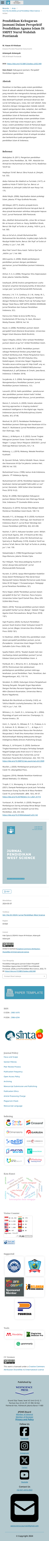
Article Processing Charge (15, 1096)
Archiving (8, 1081)
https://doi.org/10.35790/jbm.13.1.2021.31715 (22, 797)
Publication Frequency (13, 1071)
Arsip (14, 8)
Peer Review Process (12, 1067)
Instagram (24, 1453)
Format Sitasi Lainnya (12, 976)
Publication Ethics (11, 1091)
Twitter (25, 1467)
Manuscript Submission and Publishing (20, 1086)
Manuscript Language (13, 1106)
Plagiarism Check (11, 1101)
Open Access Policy (12, 1076)
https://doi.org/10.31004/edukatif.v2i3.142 (20, 815)
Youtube (24, 1482)
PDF (8, 891)
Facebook (24, 1438)
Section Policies (10, 1062)
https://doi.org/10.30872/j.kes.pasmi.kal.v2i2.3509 (23, 761)
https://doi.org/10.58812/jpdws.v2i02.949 (24, 63)
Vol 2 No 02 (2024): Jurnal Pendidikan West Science (21, 11)
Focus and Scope (11, 1057)
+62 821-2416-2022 (24, 1490)
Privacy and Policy (24, 1419)
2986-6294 (15, 1017)
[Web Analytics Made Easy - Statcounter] (9, 1243)
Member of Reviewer (24, 1417)
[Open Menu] (2, 2)
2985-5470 (15, 1012)
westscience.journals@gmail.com (25, 1526)
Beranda (6, 8)
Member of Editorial (24, 1414)
